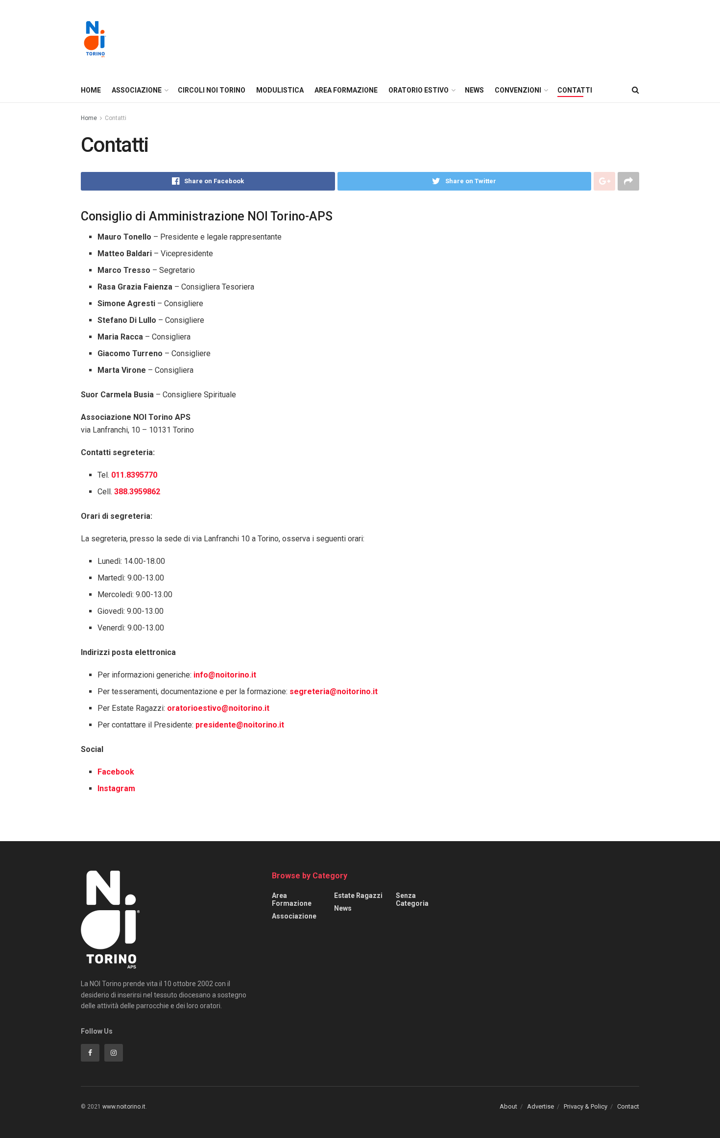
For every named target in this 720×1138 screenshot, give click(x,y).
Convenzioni (518, 90)
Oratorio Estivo (418, 90)
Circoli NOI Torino (211, 90)
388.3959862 (137, 491)
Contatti (574, 90)
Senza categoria (412, 899)
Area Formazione (346, 90)
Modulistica (280, 90)
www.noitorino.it (123, 1106)
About (508, 1106)
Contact (628, 1106)
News (474, 90)
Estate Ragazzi (358, 895)
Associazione (137, 90)
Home (91, 90)
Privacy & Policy (585, 1106)
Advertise (540, 1106)
